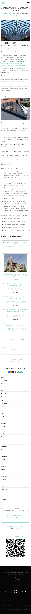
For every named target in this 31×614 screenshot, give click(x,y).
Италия (3, 426)
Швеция (3, 492)
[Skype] (20, 372)
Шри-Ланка (4, 496)
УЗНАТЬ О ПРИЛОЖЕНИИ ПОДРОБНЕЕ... (15, 516)
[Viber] (15, 372)
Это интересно (5, 499)
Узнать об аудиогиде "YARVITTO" (15, 349)
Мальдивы (4, 446)
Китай (2, 433)
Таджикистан (4, 463)
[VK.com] (15, 591)
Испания (3, 423)
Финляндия (4, 476)
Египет (3, 413)
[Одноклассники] (11, 372)
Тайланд (3, 466)
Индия (2, 420)
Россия (3, 459)
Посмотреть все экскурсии (15, 360)
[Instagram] (11, 591)
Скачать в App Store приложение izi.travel (15, 525)
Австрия (3, 383)
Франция (3, 479)
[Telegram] (22, 372)
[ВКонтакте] (9, 372)
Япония (3, 502)
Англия (3, 387)
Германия (3, 400)
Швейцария (4, 489)
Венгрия (3, 396)
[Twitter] (19, 591)
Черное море (4, 483)
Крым (2, 439)
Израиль (3, 416)
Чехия (2, 486)
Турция (3, 469)
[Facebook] (6, 591)
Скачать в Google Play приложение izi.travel (15, 537)
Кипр (2, 430)
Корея (2, 436)
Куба (2, 443)
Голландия (4, 403)
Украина (3, 473)
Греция (3, 406)
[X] (13, 372)
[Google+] (24, 591)
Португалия (4, 456)
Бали (2, 390)
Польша (3, 453)
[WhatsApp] (18, 372)
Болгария (3, 393)
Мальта (3, 449)
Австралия (4, 380)
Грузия (3, 410)
